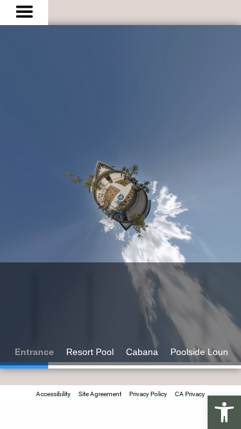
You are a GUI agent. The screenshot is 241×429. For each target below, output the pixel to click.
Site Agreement (99, 393)
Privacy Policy (148, 393)
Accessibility (53, 393)
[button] (224, 412)
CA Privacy (190, 393)
